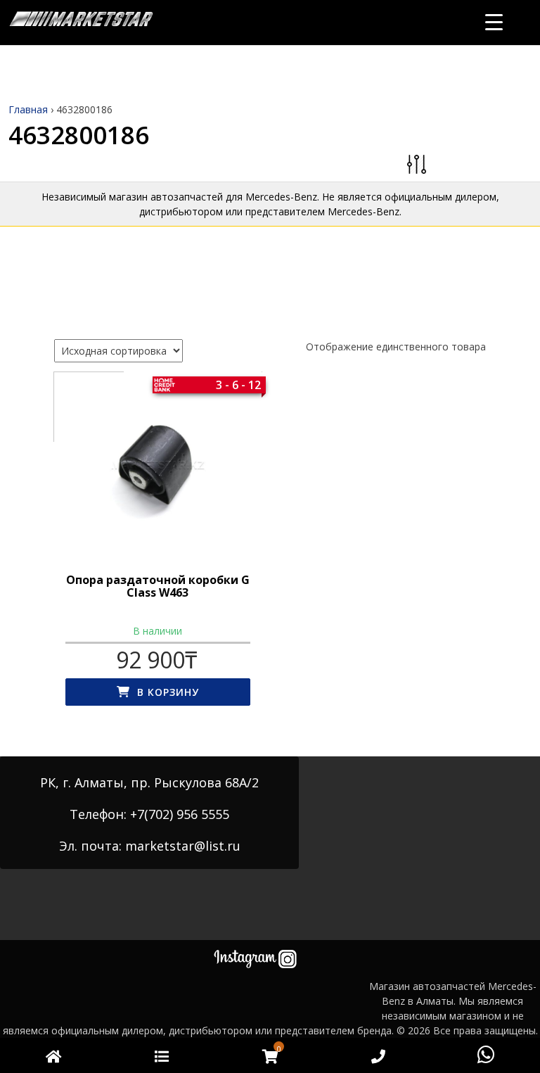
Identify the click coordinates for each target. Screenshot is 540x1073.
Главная (28, 109)
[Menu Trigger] (494, 21)
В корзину (168, 692)
